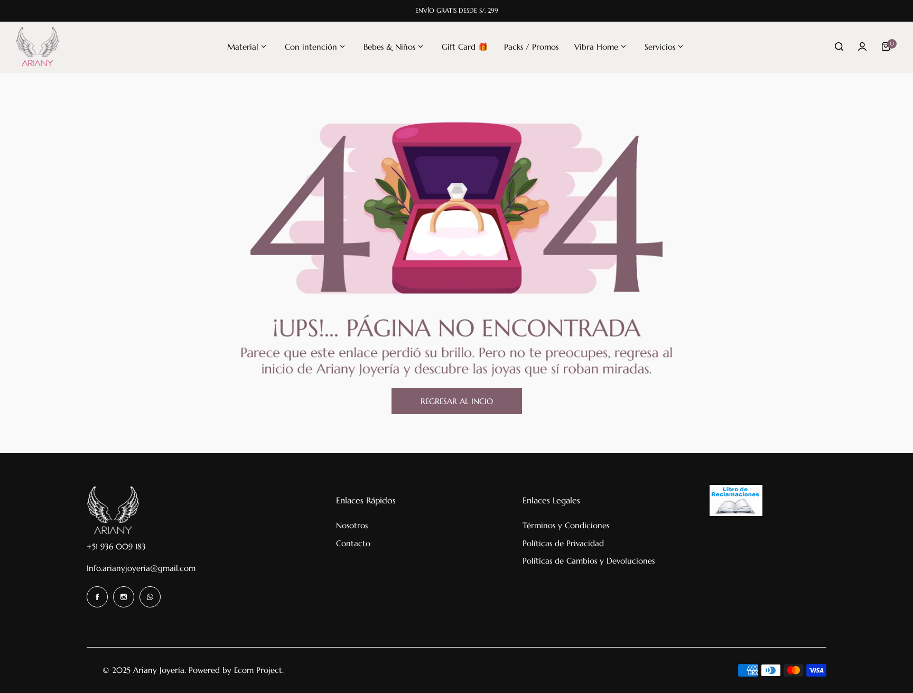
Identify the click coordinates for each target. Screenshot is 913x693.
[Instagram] (123, 596)
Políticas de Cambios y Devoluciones (589, 561)
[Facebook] (97, 596)
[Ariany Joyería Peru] (37, 47)
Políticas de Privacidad (563, 543)
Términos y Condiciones (566, 525)
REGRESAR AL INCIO (457, 401)
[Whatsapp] (150, 596)
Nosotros (352, 525)
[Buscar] (839, 46)
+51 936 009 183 (116, 546)
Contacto (353, 543)
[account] (862, 46)
